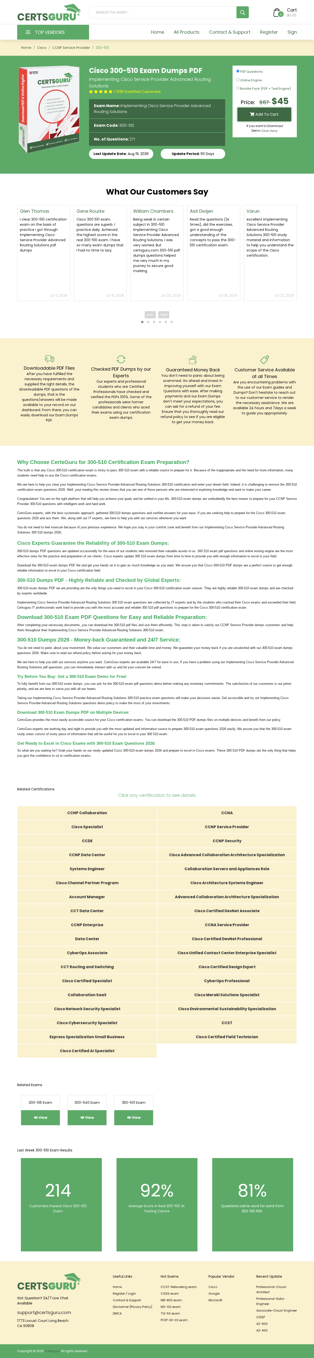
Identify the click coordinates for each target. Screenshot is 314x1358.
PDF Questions (251, 71)
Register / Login (124, 1293)
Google (214, 1293)
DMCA (117, 1313)
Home (157, 32)
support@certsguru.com (44, 1312)
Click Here (269, 130)
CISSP (260, 1317)
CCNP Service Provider (71, 47)
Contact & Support (229, 32)
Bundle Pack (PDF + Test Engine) (265, 88)
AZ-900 (262, 1324)
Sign (292, 32)
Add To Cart (266, 114)
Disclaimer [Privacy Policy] (132, 1307)
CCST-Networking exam (179, 1287)
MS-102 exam (171, 1307)
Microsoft (215, 1300)
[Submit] (242, 12)
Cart (292, 10)
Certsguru (52, 1351)
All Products (186, 32)
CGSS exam (170, 1293)
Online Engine (250, 80)
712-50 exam (170, 1313)
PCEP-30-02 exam (174, 1320)
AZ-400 (262, 1330)
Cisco (42, 47)
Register (269, 32)
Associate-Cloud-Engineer (276, 1310)
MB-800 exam (171, 1300)
